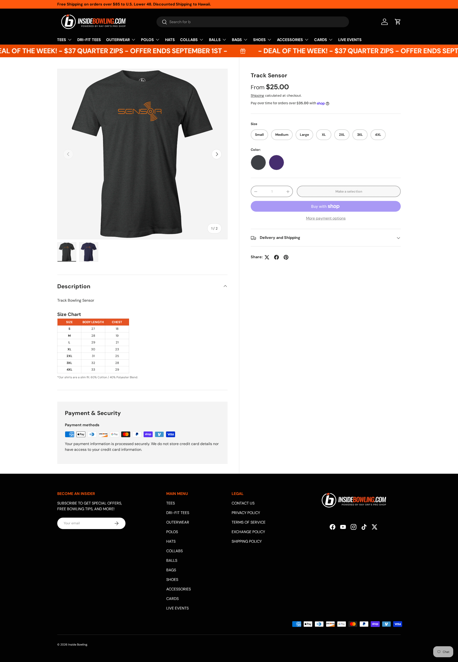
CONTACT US (243, 503)
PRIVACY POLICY (246, 512)
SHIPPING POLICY (247, 541)
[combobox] (252, 21)
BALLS (215, 39)
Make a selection (348, 191)
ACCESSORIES (290, 39)
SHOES (259, 39)
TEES (61, 39)
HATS (170, 39)
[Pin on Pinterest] (286, 257)
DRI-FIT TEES (89, 39)
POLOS (147, 39)
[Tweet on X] (267, 257)
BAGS (237, 39)
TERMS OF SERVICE (248, 522)
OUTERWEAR (118, 39)
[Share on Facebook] (276, 257)
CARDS (320, 39)
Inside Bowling (77, 644)
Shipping (257, 96)
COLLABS (189, 39)
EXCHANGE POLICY (248, 531)
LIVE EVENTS (350, 39)
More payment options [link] (326, 218)
